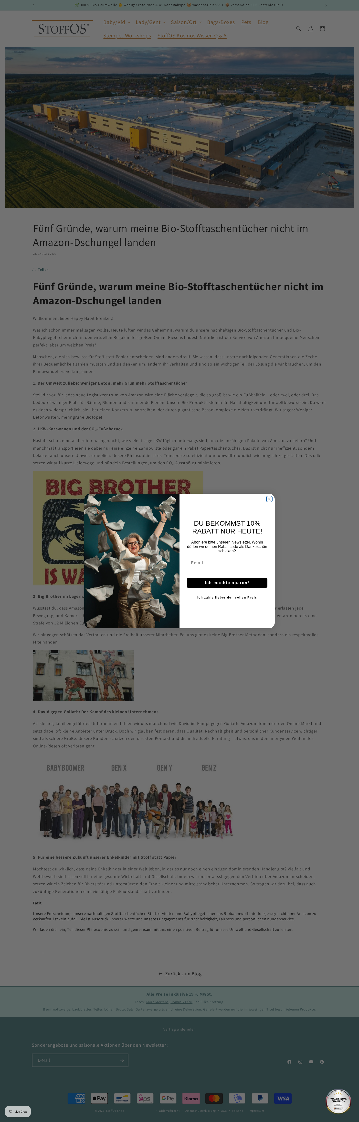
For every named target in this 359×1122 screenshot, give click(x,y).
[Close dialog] (269, 499)
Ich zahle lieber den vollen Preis (227, 597)
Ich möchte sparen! (227, 583)
